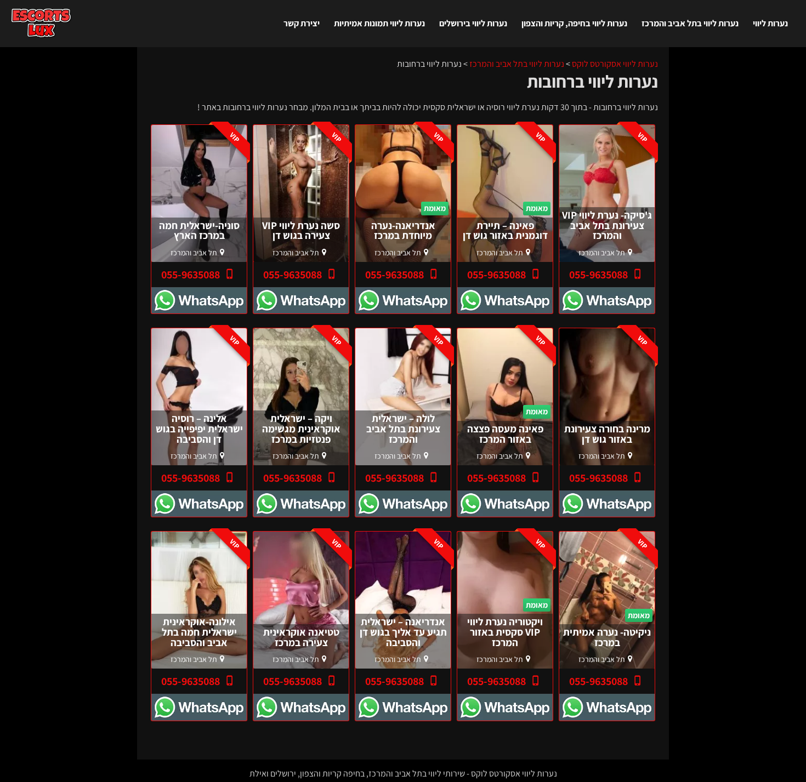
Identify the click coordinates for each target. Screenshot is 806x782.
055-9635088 (599, 274)
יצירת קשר (301, 23)
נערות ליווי (770, 23)
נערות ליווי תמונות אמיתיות (379, 23)
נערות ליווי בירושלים (473, 23)
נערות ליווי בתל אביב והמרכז (690, 23)
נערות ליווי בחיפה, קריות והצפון (574, 23)
